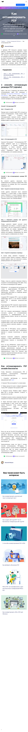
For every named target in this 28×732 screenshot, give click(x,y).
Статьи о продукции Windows (14, 41)
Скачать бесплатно (20, 4)
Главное (3, 41)
